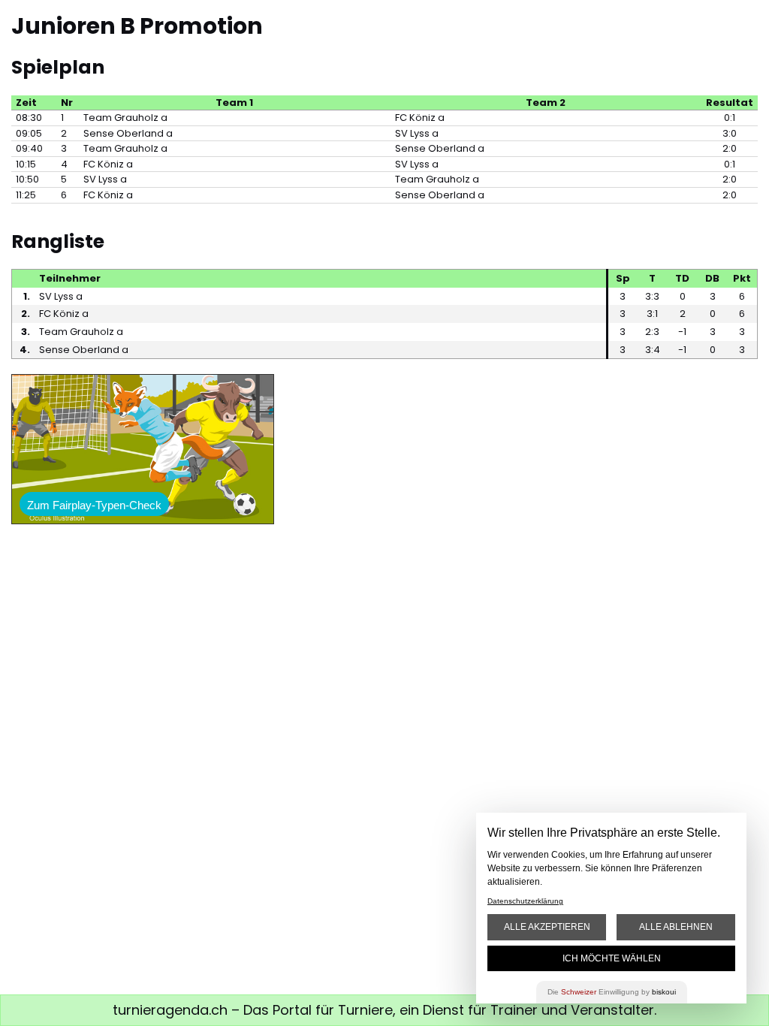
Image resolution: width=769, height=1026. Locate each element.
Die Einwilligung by (611, 992)
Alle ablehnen (676, 927)
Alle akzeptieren (547, 927)
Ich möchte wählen (611, 958)
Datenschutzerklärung (525, 901)
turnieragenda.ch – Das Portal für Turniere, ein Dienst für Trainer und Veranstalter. (384, 1009)
